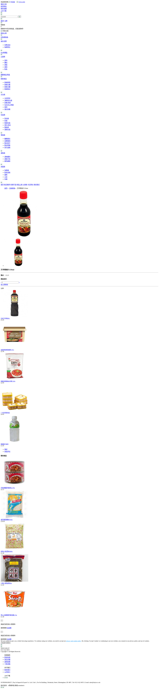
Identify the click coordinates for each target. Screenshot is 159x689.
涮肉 (5, 67)
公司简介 (7, 672)
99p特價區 (4, 52)
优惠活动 (7, 45)
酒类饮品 (7, 129)
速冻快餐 (7, 109)
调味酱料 (7, 156)
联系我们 (37, 184)
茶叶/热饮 (7, 125)
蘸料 (5, 62)
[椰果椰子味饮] (14, 442)
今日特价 (30, 184)
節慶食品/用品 (5, 74)
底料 (5, 60)
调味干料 (7, 159)
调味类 (3, 153)
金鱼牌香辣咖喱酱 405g (7, 350)
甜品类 (6, 127)
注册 (5, 21)
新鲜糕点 (7, 89)
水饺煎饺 (7, 98)
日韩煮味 (12, 188)
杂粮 (5, 179)
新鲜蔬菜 (7, 82)
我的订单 (4, 4)
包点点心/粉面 (9, 105)
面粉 (5, 174)
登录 (2, 21)
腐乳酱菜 (7, 161)
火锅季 (3, 56)
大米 (5, 177)
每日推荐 (7, 184)
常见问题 (7, 659)
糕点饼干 (7, 143)
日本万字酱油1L (5, 318)
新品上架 (4, 33)
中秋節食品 (4, 37)
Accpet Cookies (5, 642)
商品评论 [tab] (7, 451)
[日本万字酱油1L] (14, 316)
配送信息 (7, 657)
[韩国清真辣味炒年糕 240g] (14, 379)
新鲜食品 (4, 79)
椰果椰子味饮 (4, 444)
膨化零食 (7, 145)
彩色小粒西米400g (7, 551)
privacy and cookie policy (73, 641)
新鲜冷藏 (7, 87)
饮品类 (3, 115)
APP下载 (3, 11)
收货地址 (4, 6)
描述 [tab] (5, 449)
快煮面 (6, 170)
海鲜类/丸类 (8, 100)
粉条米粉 (7, 172)
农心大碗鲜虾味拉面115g (9, 615)
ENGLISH (22, 2)
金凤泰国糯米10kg (7, 519)
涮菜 (5, 65)
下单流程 (7, 664)
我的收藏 (4, 8)
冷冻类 (3, 94)
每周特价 (7, 47)
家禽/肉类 (7, 102)
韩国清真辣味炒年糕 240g (8, 381)
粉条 (5, 69)
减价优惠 (4, 41)
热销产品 (13, 184)
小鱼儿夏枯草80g (6, 583)
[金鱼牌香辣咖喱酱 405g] (14, 348)
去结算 (9, 628)
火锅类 (25, 184)
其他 (5, 107)
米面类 (3, 166)
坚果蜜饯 (7, 141)
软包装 (6, 118)
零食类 (3, 135)
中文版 (12, 2)
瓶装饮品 (7, 123)
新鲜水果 (7, 84)
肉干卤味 (7, 147)
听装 (5, 120)
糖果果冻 (7, 138)
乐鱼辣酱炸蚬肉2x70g (8, 488)
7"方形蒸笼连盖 (5, 412)
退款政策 (7, 662)
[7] (14, 411)
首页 (2, 184)
